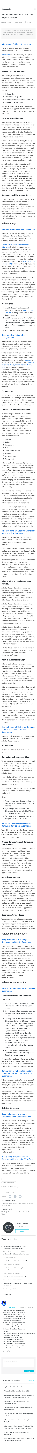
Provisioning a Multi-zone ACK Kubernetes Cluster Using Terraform (17, 1158)
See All (30, 1380)
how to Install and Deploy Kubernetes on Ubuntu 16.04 (17, 364)
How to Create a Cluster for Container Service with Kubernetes (18, 532)
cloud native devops (8, 1182)
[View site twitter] (20, 1197)
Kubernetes (5, 55)
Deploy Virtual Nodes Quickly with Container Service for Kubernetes (16, 824)
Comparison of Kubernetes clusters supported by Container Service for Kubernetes (17, 1073)
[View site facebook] (15, 1197)
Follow (22, 1231)
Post (28, 1371)
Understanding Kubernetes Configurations (13, 336)
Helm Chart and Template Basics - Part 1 (16, 1277)
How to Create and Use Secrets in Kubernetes (17, 1261)
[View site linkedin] (10, 1197)
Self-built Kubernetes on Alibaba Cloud (18, 229)
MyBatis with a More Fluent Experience (16, 1387)
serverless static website (9, 1179)
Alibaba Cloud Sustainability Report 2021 (17, 1391)
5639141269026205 (9, 1307)
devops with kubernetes (9, 1186)
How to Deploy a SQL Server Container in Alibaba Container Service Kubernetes (18, 729)
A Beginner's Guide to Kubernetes (16, 44)
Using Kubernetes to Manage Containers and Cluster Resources (16, 940)
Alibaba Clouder (6, 22)
